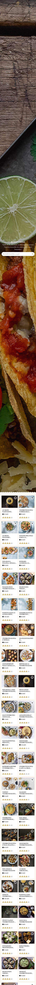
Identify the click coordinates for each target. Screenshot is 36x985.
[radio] (3, 518)
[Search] (32, 254)
